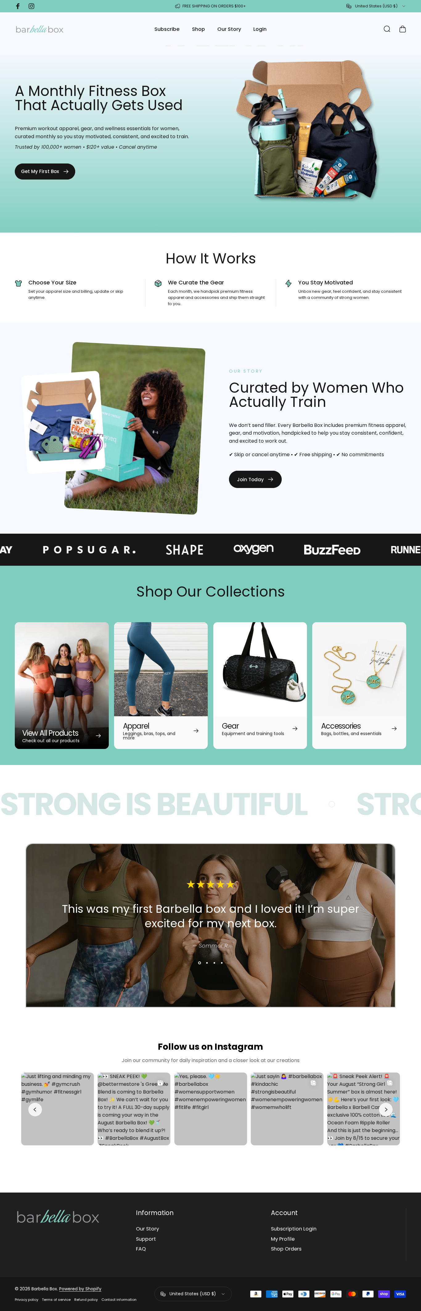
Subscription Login (294, 1229)
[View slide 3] (214, 963)
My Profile (283, 1239)
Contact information (119, 1299)
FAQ (141, 1249)
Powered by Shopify (80, 1289)
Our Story (147, 1229)
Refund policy (86, 1299)
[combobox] (376, 6)
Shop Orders (286, 1249)
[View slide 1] (199, 963)
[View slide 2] (207, 963)
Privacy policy (26, 1299)
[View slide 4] (221, 963)
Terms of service (56, 1299)
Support (146, 1239)
